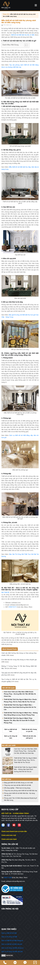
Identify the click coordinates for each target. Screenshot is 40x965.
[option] (10, 734)
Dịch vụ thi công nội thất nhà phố (12, 951)
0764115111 (13, 607)
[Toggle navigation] (35, 5)
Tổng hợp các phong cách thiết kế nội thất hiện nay (20, 790)
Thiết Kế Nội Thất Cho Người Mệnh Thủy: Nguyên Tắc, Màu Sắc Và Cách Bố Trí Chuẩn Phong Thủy (19, 720)
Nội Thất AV (5, 592)
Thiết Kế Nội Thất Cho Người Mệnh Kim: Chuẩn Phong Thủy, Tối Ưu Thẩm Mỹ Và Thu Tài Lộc (25, 760)
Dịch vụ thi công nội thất (10, 737)
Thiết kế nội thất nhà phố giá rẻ (29, 737)
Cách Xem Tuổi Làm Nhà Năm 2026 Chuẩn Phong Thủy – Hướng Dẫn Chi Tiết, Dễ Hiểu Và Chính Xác (20, 694)
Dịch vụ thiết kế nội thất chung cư (12, 940)
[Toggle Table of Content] (25, 45)
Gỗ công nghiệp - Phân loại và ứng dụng (17, 788)
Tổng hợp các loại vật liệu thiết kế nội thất (17, 785)
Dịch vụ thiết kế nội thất (10, 730)
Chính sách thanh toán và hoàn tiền (14, 831)
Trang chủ (6, 14)
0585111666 (8, 877)
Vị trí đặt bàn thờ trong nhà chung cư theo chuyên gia (19, 659)
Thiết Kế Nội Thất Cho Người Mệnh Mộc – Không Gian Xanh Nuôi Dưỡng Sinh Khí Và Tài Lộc (20, 707)
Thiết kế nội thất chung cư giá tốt (29, 730)
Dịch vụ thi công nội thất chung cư (12, 948)
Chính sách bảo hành (9, 839)
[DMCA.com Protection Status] (20, 955)
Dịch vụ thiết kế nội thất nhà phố (11, 944)
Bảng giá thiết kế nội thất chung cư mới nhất (18, 782)
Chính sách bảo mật (8, 835)
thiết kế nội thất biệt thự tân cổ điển (23, 35)
